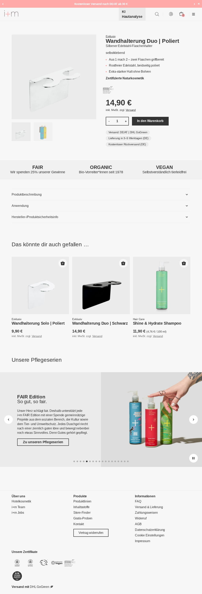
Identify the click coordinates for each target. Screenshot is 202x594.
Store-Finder (82, 512)
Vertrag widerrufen (91, 533)
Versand (131, 109)
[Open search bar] (157, 14)
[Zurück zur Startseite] (11, 14)
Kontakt (78, 524)
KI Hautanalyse (132, 14)
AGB (138, 524)
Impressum (142, 541)
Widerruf (140, 518)
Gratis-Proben (82, 518)
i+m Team (18, 507)
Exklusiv (110, 36)
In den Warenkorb (150, 121)
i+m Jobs (18, 512)
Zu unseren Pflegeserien (43, 442)
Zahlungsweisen (146, 512)
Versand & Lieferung (149, 507)
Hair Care (139, 319)
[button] (62, 263)
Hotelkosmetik (21, 501)
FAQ (138, 501)
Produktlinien (82, 501)
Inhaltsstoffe (81, 507)
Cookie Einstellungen (149, 535)
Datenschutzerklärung (150, 529)
